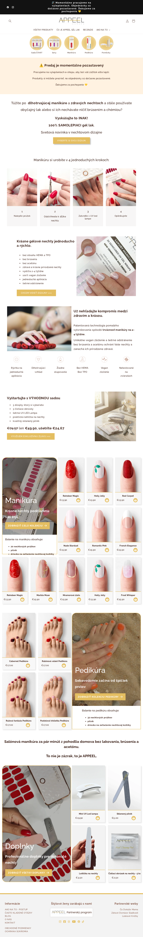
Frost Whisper (128, 595)
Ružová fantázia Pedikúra (18, 721)
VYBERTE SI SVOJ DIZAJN (71, 140)
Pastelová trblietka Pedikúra (54, 721)
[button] (10, 21)
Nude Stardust (71, 545)
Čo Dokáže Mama (129, 909)
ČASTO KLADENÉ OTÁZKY (18, 913)
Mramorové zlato (71, 595)
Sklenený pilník (124, 814)
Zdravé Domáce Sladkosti (124, 913)
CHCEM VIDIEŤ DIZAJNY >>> (36, 293)
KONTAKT (10, 923)
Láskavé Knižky (130, 916)
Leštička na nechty (88, 873)
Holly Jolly (99, 496)
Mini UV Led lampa (88, 814)
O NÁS (8, 919)
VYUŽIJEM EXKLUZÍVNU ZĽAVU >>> (30, 436)
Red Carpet (128, 496)
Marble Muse (43, 595)
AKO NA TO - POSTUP (16, 909)
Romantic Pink (99, 545)
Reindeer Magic (71, 496)
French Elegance (128, 545)
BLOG (8, 916)
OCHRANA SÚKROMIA (16, 931)
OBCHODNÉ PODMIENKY (18, 928)
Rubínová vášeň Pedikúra (54, 661)
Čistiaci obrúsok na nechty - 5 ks (124, 873)
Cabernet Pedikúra (18, 661)
